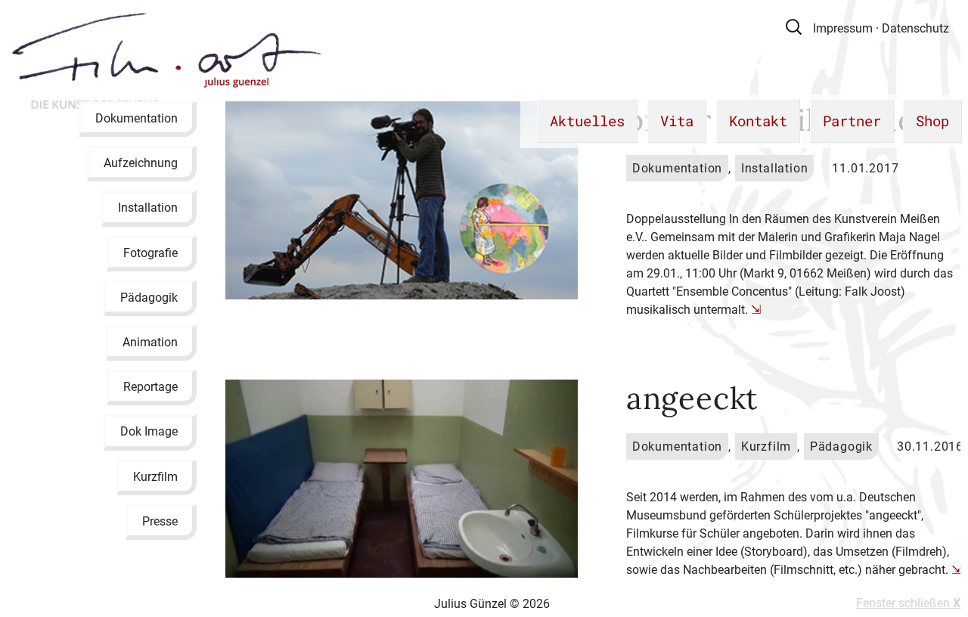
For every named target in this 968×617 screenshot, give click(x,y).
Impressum (843, 28)
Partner (852, 120)
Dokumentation (136, 118)
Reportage (150, 387)
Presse (160, 520)
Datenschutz (915, 28)
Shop (932, 120)
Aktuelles (587, 120)
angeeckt (692, 398)
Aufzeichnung (141, 163)
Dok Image (149, 431)
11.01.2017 (865, 168)
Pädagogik (149, 297)
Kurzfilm (155, 476)
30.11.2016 (930, 446)
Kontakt (758, 120)
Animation (150, 342)
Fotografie (150, 252)
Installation (148, 207)
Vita (676, 120)
